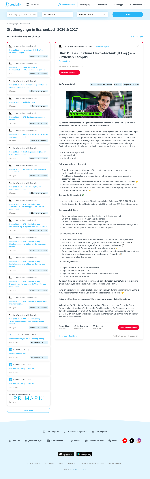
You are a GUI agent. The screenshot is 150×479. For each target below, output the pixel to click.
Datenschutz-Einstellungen (93, 463)
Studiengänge (85, 5)
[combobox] (92, 14)
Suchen (127, 14)
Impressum (49, 463)
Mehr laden (28, 410)
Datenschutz (72, 463)
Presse (115, 441)
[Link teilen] (137, 46)
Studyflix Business (96, 441)
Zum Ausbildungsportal (77, 431)
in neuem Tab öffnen (69, 336)
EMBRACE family (79, 469)
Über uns (16, 441)
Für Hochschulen (136, 5)
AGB (61, 463)
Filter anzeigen (137, 37)
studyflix (15, 5)
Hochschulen (102, 5)
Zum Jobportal (101, 431)
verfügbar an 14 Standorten (70, 66)
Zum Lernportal (53, 431)
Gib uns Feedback (115, 463)
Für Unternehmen (58, 441)
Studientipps (118, 5)
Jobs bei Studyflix (35, 441)
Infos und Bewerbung (69, 72)
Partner (77, 441)
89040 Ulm (65, 61)
